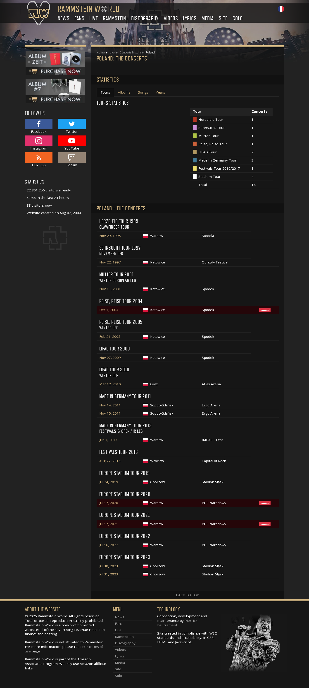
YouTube (71, 148)
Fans (79, 18)
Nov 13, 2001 (110, 289)
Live (93, 18)
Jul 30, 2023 (108, 566)
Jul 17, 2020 (108, 502)
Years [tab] (160, 92)
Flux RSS (39, 165)
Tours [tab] (105, 92)
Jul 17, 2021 (108, 523)
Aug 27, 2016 (110, 461)
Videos (171, 18)
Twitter (72, 131)
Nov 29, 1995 (110, 235)
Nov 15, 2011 (110, 413)
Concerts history (130, 52)
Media (208, 18)
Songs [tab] (143, 92)
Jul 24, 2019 (108, 482)
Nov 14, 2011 (110, 405)
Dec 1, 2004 (108, 309)
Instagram (38, 148)
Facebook (39, 131)
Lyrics (190, 18)
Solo (238, 18)
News (63, 18)
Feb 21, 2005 (109, 336)
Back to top (187, 595)
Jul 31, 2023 (108, 574)
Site (223, 18)
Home (101, 52)
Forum (72, 165)
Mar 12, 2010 (110, 384)
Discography (145, 18)
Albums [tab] (124, 92)
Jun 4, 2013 (108, 439)
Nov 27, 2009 (110, 357)
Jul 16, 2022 (108, 545)
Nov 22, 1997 (110, 262)
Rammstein (114, 18)
